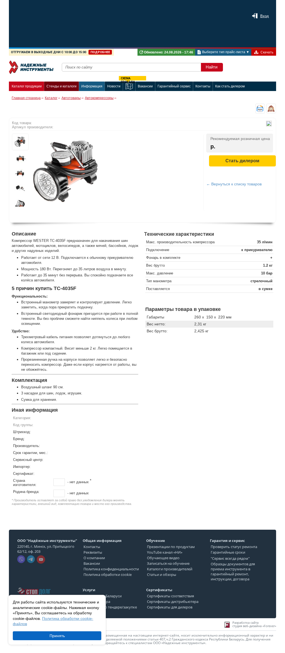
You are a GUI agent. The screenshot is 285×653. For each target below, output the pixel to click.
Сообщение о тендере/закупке (110, 607)
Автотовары (71, 98)
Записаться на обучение (168, 563)
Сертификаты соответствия (170, 595)
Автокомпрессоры (99, 98)
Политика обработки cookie (107, 574)
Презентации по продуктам (171, 546)
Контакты (91, 546)
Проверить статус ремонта (234, 546)
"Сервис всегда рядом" (230, 558)
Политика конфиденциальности (111, 568)
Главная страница (26, 98)
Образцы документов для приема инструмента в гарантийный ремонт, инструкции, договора (233, 571)
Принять (57, 636)
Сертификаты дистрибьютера (172, 601)
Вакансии (91, 563)
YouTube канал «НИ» (164, 552)
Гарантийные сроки (228, 552)
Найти (211, 67)
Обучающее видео (163, 557)
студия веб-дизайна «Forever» (254, 626)
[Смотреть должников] (34, 585)
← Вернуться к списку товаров (234, 184)
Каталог (51, 98)
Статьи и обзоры (161, 574)
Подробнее (100, 52)
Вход (264, 16)
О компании (94, 557)
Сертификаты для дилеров (169, 607)
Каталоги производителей (169, 568)
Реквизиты (92, 552)
